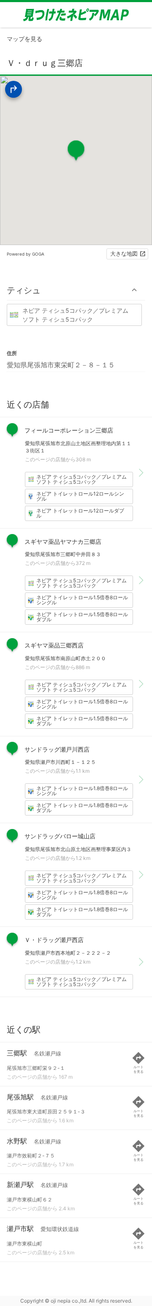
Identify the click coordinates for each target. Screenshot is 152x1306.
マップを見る (24, 38)
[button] (76, 290)
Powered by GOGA (25, 253)
